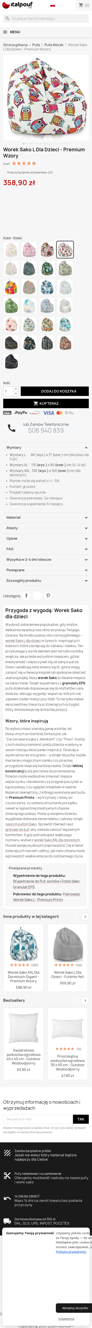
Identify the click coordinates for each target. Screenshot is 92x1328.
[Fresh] (11, 287)
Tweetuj (37, 595)
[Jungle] (11, 306)
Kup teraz (46, 403)
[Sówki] (65, 250)
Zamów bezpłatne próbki (33, 1151)
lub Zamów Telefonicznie (46, 424)
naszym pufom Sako (21, 824)
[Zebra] (29, 268)
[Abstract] (47, 287)
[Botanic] (65, 268)
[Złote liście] (29, 343)
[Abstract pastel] (29, 306)
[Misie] (11, 324)
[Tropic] (47, 268)
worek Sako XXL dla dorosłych (57, 840)
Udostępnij (26, 595)
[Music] (65, 287)
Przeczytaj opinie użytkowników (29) (30, 172)
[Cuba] (47, 324)
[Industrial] (65, 306)
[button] (53, 5)
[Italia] (11, 268)
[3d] (47, 306)
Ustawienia (66, 1319)
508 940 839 (46, 430)
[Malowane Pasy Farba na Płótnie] (47, 343)
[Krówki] (11, 250)
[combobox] (46, 18)
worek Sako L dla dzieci (23, 640)
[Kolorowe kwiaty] (65, 343)
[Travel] (29, 324)
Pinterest (48, 595)
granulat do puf (17, 829)
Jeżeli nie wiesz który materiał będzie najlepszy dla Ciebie (46, 1157)
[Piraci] (47, 250)
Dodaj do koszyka (54, 391)
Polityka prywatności (71, 1251)
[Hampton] (65, 324)
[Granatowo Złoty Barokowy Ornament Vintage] (11, 362)
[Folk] (29, 287)
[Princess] (29, 250)
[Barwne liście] (11, 343)
